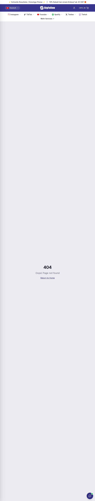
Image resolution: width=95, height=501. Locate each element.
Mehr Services (46, 19)
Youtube (43, 14)
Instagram (14, 14)
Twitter (71, 14)
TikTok (29, 14)
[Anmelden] (74, 8)
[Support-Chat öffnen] (90, 496)
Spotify (57, 14)
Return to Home (47, 278)
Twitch (84, 14)
